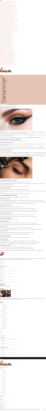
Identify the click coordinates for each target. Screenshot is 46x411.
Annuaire (2, 334)
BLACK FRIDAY (4, 90)
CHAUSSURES (4, 84)
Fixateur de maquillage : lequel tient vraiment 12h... (7, 279)
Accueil (2, 333)
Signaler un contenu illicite (4, 335)
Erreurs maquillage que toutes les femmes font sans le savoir (7, 41)
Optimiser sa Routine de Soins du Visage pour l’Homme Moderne (7, 9)
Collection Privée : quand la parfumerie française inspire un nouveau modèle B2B (9, 29)
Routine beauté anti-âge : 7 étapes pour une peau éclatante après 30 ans (8, 55)
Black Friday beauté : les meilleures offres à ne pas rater (6, 62)
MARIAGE (2, 99)
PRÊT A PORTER (4, 86)
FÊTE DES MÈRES (4, 91)
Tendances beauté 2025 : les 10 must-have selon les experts (6, 53)
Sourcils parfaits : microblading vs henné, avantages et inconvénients (8, 58)
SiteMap (10, 358)
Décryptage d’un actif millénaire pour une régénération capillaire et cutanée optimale (9, 12)
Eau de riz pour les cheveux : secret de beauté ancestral (6, 36)
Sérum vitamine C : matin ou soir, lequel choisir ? (5, 44)
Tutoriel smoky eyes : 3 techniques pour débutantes (6, 52)
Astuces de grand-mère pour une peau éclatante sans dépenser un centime (8, 63)
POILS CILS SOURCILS (5, 82)
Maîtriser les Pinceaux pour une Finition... (5, 400)
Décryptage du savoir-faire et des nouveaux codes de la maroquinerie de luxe (8, 5)
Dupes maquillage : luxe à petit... (4, 406)
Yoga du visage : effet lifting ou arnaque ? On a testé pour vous (7, 57)
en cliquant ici (23, 299)
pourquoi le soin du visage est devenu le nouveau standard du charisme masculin (9, 14)
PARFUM (4, 81)
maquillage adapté (9, 251)
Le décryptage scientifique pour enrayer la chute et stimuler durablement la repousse (9, 10)
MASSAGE (4, 88)
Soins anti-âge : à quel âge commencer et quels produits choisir (7, 61)
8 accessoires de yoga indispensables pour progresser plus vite (7, 3)
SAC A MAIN (4, 87)
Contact (2, 336)
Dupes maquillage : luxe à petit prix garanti (6, 276)
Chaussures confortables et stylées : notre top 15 (5, 47)
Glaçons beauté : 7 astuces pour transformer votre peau (6, 42)
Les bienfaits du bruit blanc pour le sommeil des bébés (6, 28)
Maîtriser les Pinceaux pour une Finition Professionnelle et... (9, 270)
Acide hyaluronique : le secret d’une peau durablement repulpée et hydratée (8, 26)
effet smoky (12, 240)
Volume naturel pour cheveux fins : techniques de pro (6, 33)
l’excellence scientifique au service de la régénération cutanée (7, 18)
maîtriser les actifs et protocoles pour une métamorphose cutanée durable (8, 13)
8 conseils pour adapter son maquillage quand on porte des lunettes (7, 1)
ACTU (2, 329)
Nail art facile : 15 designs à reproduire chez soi (5, 49)
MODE (2, 83)
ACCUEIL (2, 76)
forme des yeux (5, 251)
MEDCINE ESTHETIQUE (5, 80)
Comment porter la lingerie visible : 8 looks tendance (6, 48)
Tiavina (3, 108)
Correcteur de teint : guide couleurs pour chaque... (7, 273)
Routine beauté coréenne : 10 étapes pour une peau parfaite (6, 46)
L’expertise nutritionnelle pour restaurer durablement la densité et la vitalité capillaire (9, 8)
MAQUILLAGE (4, 79)
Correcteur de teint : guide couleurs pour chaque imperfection (7, 32)
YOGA (3, 89)
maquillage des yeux (13, 251)
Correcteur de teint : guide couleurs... (4, 403)
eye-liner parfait (2, 251)
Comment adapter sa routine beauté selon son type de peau (6, 50)
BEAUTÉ (2, 77)
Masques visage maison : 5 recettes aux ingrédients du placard (7, 30)
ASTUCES (4, 78)
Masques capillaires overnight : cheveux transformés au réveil (7, 35)
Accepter (39, 409)
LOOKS (3, 378)
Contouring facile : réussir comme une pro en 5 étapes (6, 39)
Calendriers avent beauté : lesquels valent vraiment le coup (6, 34)
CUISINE (2, 101)
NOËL (3, 92)
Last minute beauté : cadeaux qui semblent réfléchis (6, 31)
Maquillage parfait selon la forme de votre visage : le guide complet (7, 54)
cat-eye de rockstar (36, 146)
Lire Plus (41, 409)
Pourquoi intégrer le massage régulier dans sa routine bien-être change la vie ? (9, 27)
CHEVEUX (4, 305)
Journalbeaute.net (1, 358)
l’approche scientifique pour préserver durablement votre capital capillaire (8, 17)
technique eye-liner (18, 251)
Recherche (8, 104)
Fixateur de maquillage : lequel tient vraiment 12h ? (6, 38)
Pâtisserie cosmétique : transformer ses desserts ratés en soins (7, 64)
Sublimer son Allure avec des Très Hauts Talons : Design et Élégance (8, 16)
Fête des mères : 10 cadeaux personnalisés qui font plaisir (6, 60)
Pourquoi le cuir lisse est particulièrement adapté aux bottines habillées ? (8, 2)
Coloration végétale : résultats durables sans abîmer (6, 37)
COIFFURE (4, 320)
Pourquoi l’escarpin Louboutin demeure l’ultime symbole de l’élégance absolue (9, 21)
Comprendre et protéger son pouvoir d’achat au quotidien (6, 25)
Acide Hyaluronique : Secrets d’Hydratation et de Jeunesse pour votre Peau (8, 24)
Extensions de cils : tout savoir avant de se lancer (5, 56)
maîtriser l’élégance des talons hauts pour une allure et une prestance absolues (9, 20)
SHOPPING (3, 321)
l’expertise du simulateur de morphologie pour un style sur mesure (7, 19)
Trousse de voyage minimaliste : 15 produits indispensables (6, 40)
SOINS (4, 309)
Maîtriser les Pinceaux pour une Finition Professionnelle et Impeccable (8, 7)
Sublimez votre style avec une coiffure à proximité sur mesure (7, 23)
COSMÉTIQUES (4, 389)
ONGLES (4, 307)
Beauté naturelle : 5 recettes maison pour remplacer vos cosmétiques (7, 51)
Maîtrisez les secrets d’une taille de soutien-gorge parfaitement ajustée (8, 6)
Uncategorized (3, 303)
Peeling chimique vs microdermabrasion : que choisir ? (6, 45)
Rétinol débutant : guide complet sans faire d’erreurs (6, 43)
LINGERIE (4, 85)
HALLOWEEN (5, 314)
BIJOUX (4, 323)
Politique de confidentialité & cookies (4, 410)
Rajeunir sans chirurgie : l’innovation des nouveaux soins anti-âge (7, 22)
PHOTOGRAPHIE (4, 100)
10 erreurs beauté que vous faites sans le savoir (5, 59)
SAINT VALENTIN (4, 93)
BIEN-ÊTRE (3, 310)
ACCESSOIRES (4, 94)
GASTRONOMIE (4, 102)
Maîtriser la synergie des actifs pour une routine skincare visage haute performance (9, 11)
